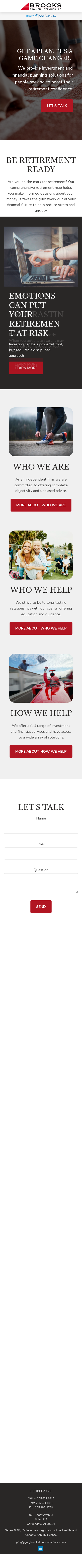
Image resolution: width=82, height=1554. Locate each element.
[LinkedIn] (40, 1548)
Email (41, 844)
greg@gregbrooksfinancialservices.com (41, 1542)
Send (41, 906)
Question (41, 869)
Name (41, 818)
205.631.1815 (45, 1498)
